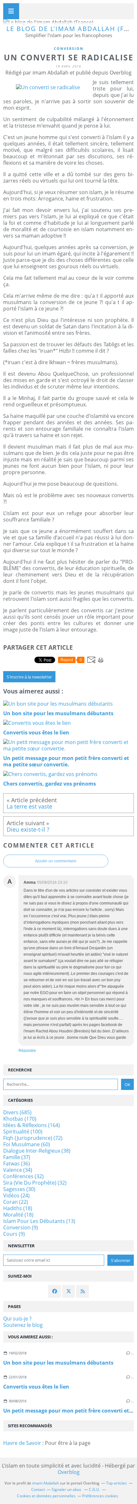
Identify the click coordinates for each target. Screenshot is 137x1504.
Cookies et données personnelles (46, 1496)
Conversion (68, 48)
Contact (38, 1489)
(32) (23, 1176)
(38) (36, 1150)
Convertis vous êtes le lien (36, 1386)
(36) (16, 1163)
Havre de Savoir (22, 1442)
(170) (19, 1118)
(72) (32, 1137)
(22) (15, 1201)
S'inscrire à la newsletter (29, 677)
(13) (39, 1221)
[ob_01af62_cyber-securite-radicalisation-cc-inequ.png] (48, 87)
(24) (16, 1195)
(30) (19, 1189)
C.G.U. (94, 1489)
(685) (17, 1112)
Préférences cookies (100, 1496)
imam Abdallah (45, 1483)
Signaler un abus (67, 1489)
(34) (17, 1169)
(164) (31, 1125)
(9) (20, 1227)
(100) (22, 1131)
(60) (26, 1144)
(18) (17, 1208)
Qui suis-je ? (17, 1318)
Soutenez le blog (23, 1324)
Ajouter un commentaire (55, 861)
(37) (16, 1157)
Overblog (69, 1472)
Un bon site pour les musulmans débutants (58, 1362)
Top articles (116, 1483)
